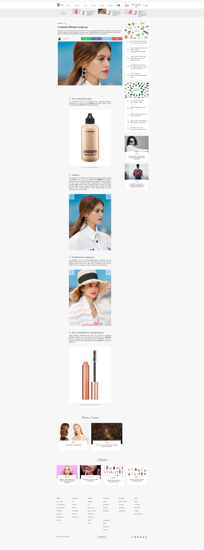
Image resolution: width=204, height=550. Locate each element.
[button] (71, 196)
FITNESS (105, 512)
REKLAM (105, 535)
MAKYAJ (64, 23)
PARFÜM (74, 519)
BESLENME (106, 509)
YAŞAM (85, 5)
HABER (89, 525)
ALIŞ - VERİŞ (60, 506)
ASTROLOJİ (106, 516)
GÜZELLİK (77, 5)
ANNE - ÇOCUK (92, 516)
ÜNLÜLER (59, 519)
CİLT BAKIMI (75, 516)
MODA (68, 5)
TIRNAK (74, 509)
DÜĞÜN (59, 525)
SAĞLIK (105, 506)
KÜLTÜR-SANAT (138, 519)
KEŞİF (89, 528)
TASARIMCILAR (60, 512)
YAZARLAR (110, 5)
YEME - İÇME (91, 512)
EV (88, 509)
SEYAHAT (90, 506)
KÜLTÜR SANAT (123, 506)
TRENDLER (59, 516)
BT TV (136, 503)
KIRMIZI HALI (122, 516)
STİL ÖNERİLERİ (61, 509)
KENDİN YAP (60, 522)
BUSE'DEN (106, 525)
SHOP (104, 528)
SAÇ (73, 506)
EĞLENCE (102, 5)
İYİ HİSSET (93, 5)
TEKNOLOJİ (90, 522)
